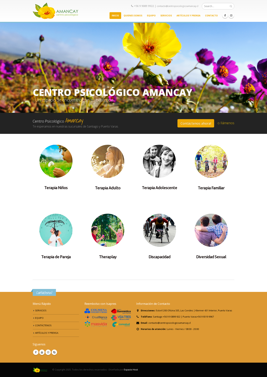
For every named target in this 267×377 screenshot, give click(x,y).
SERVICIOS (166, 15)
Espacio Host (131, 369)
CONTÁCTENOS (43, 325)
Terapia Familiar (211, 187)
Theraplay (107, 256)
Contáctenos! (44, 293)
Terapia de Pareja (56, 256)
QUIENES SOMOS (133, 15)
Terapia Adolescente (159, 187)
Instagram (48, 352)
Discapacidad (159, 256)
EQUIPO (151, 15)
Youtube (42, 352)
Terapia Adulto (107, 187)
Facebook (36, 352)
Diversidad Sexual (211, 256)
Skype (54, 352)
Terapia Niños (56, 187)
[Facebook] (225, 15)
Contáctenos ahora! (196, 123)
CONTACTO (211, 15)
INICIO (115, 15)
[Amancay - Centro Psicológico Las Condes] (55, 11)
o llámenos (226, 123)
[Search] (230, 6)
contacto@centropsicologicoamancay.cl (177, 6)
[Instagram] (231, 15)
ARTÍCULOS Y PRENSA (188, 15)
